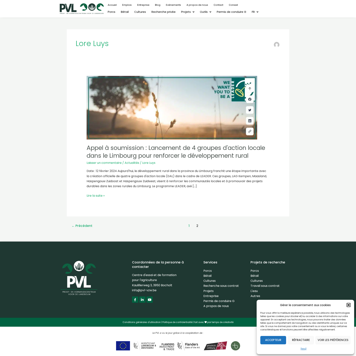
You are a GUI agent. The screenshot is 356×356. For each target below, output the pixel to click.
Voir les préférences (333, 340)
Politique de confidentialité (177, 322)
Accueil (112, 5)
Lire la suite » (96, 195)
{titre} (304, 348)
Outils (204, 12)
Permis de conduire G (231, 12)
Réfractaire (301, 340)
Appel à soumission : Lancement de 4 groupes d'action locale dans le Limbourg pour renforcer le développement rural (176, 152)
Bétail (125, 12)
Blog (157, 5)
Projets (186, 12)
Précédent (82, 226)
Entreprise (143, 5)
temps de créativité (222, 322)
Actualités (132, 163)
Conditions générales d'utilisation (142, 322)
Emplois (127, 5)
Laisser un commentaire (104, 163)
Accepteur (273, 340)
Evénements (173, 5)
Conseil (233, 5)
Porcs (111, 12)
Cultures (140, 12)
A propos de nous (197, 5)
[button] (348, 305)
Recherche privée (163, 12)
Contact (218, 5)
